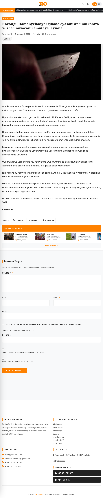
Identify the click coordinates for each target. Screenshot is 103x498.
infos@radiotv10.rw (13, 454)
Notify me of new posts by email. (18, 362)
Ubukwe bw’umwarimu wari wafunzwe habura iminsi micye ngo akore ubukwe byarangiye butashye (84, 235)
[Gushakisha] (82, 4)
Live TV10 (57, 443)
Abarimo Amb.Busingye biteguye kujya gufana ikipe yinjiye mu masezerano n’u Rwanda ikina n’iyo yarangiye (53, 235)
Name (5, 298)
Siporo (56, 434)
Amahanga (57, 431)
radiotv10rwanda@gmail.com (17, 458)
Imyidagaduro (59, 437)
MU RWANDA (8, 18)
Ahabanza (57, 424)
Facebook (18, 220)
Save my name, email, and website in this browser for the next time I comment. (44, 324)
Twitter (34, 220)
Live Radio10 (58, 440)
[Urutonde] (3, 4)
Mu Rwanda (58, 427)
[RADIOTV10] (43, 4)
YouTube (86, 455)
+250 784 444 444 (13, 462)
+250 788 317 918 (13, 466)
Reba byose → (51, 245)
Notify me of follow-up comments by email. (23, 352)
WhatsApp (49, 220)
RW (94, 4)
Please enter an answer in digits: (18, 331)
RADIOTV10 (39, 494)
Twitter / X (73, 455)
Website (6, 311)
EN (99, 4)
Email (57, 298)
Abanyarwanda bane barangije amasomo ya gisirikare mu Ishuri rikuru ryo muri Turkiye (22, 235)
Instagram (60, 461)
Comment (7, 273)
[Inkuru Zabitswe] (88, 4)
